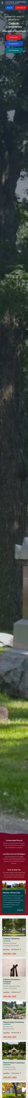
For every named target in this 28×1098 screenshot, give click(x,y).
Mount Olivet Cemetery (13, 1062)
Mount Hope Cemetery (13, 1022)
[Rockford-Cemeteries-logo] (13, 2)
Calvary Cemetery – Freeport (12, 980)
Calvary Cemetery (11, 938)
